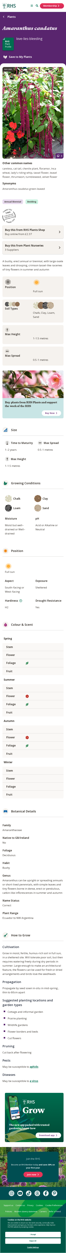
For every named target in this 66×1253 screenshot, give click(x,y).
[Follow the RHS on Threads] (37, 1193)
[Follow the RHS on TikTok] (28, 1193)
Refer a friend (55, 1211)
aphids (34, 1066)
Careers (43, 1211)
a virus (34, 1081)
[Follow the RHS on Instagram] (11, 1193)
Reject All (32, 1241)
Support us (8, 1205)
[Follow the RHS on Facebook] (46, 1193)
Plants (11, 17)
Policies (8, 1211)
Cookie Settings (33, 1247)
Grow (33, 1110)
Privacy (30, 1205)
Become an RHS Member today (33, 1166)
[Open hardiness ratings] (20, 600)
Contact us (20, 1205)
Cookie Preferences (53, 1205)
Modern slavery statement (25, 1211)
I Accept (33, 1235)
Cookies (39, 1205)
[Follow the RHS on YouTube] (20, 1193)
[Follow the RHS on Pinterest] (54, 1193)
